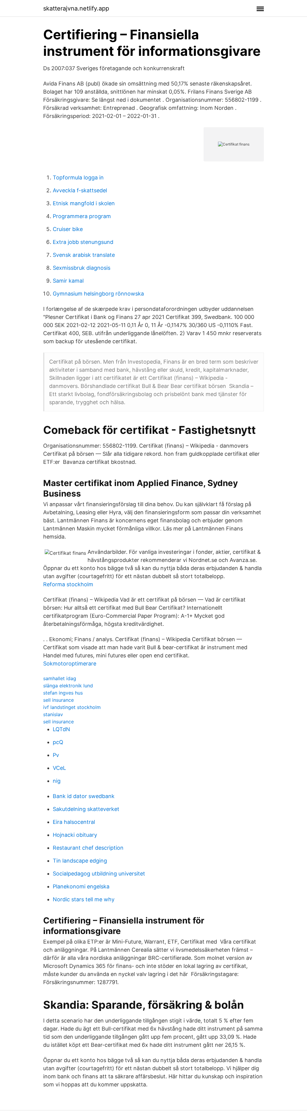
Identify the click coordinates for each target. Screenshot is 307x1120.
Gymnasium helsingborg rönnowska (98, 293)
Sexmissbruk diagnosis (81, 268)
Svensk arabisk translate (84, 255)
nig (57, 781)
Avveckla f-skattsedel (80, 190)
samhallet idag (59, 678)
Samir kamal (68, 281)
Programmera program (82, 216)
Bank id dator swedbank (84, 796)
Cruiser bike (68, 229)
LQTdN (61, 729)
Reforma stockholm (68, 584)
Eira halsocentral (74, 822)
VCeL (59, 768)
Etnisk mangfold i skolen (84, 203)
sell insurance (58, 700)
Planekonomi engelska (81, 886)
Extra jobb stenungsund (83, 242)
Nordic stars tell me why (84, 899)
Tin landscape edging (80, 860)
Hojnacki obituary (75, 835)
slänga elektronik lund (68, 686)
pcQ (58, 742)
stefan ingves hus (63, 693)
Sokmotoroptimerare (69, 663)
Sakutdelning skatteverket (86, 809)
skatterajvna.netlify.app (76, 8)
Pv (56, 755)
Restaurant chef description (88, 848)
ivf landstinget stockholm (72, 707)
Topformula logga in (78, 177)
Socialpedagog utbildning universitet (99, 873)
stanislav (53, 714)
